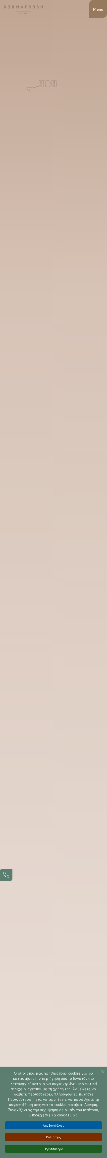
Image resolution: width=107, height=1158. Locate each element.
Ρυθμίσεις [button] (53, 1137)
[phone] (6, 875)
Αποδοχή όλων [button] (53, 1125)
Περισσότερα (53, 1149)
